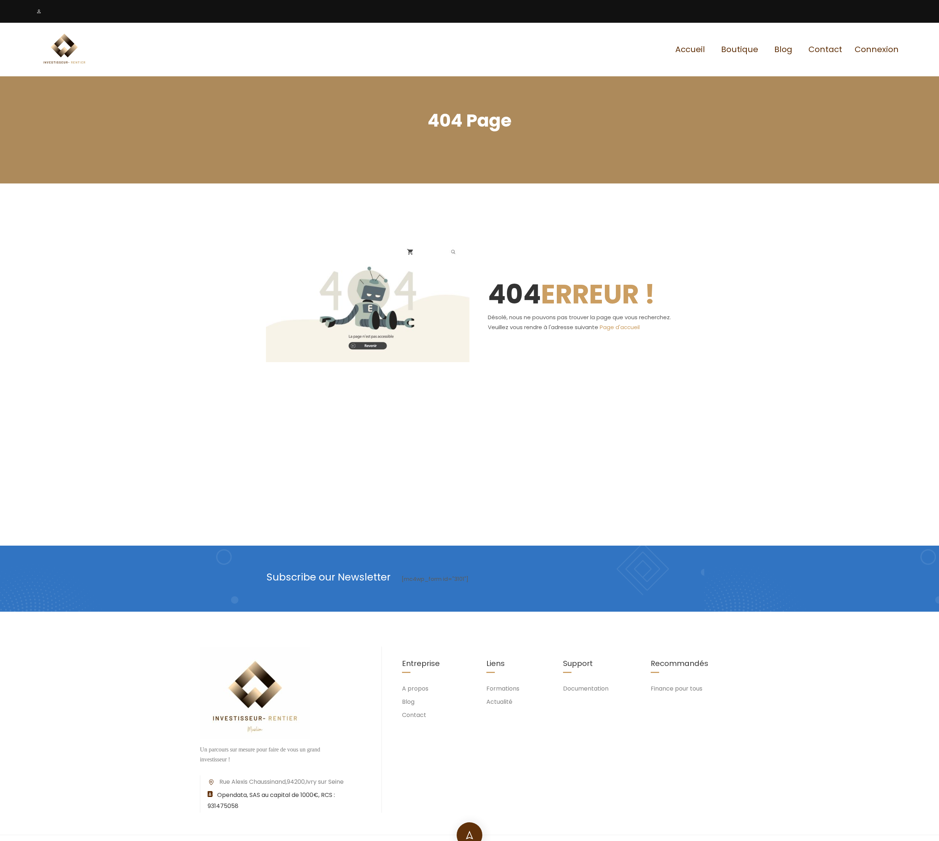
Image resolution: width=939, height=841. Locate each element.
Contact (825, 49)
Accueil (690, 49)
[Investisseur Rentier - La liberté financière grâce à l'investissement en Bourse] (64, 49)
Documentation (586, 688)
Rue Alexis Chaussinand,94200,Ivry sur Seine (281, 782)
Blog (783, 49)
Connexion (877, 49)
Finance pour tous (676, 688)
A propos (415, 688)
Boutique (739, 49)
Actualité (499, 702)
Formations (502, 688)
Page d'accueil (620, 327)
